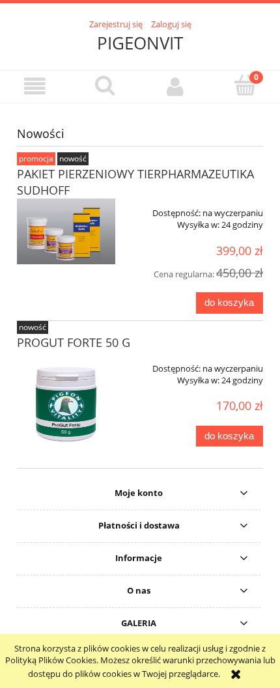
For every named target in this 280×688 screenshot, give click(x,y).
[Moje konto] (175, 86)
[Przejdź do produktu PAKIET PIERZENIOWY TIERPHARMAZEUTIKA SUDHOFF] (66, 231)
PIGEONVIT (140, 43)
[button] (35, 86)
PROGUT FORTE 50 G (73, 342)
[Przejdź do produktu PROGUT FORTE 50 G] (66, 403)
